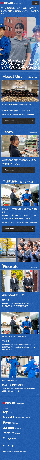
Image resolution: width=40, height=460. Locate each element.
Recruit (11, 433)
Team (10, 422)
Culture (12, 427)
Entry (11, 438)
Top (8, 412)
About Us (16, 417)
